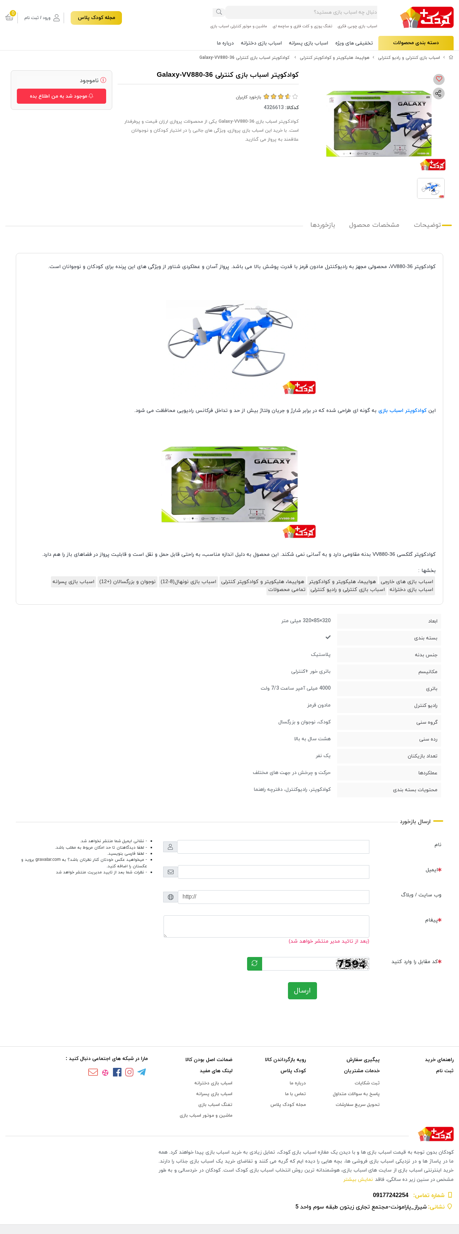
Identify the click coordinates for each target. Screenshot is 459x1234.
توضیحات (427, 225)
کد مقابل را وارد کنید (415, 962)
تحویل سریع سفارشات (358, 1105)
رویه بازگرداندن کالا (285, 1059)
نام (438, 845)
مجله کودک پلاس (96, 17)
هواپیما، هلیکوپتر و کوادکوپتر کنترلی (334, 58)
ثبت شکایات (367, 1083)
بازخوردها (322, 225)
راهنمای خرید (439, 1059)
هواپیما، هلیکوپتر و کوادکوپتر (342, 582)
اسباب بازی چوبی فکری (357, 26)
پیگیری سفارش (363, 1059)
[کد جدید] (254, 964)
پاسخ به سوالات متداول (356, 1094)
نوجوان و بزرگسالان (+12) (127, 582)
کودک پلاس (293, 1071)
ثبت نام (445, 1071)
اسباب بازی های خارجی (407, 582)
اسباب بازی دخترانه (261, 43)
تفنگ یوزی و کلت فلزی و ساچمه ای (302, 26)
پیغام (431, 920)
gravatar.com (48, 860)
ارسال (302, 991)
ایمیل (432, 870)
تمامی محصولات (287, 589)
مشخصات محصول (374, 225)
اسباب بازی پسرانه (308, 43)
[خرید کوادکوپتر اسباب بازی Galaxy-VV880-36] (229, 1134)
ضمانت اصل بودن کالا (208, 1059)
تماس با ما (295, 1094)
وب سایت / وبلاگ (421, 895)
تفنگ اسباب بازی (215, 1105)
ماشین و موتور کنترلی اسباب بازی (238, 26)
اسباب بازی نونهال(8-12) (188, 582)
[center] (219, 12)
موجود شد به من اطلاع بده (59, 96)
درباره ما (225, 43)
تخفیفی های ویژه (354, 43)
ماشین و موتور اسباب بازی (206, 1115)
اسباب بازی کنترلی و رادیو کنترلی (409, 58)
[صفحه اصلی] (451, 58)
